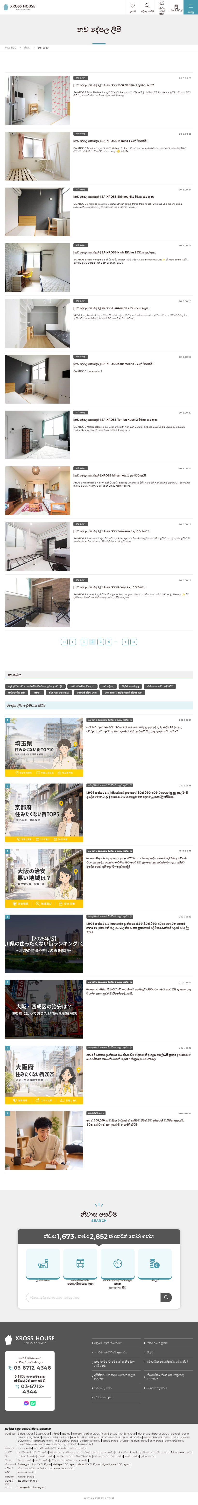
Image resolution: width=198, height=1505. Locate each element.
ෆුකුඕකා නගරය (26, 1476)
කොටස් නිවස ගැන (87, 692)
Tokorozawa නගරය (181, 1452)
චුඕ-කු (125, 1437)
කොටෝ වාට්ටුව (50, 1437)
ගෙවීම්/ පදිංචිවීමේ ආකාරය (110, 1352)
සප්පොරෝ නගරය (27, 1480)
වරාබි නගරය (41, 1452)
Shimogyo (23, 1464)
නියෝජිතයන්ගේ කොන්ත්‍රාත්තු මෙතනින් (165, 1377)
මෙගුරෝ (175, 1433)
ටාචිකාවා (124, 1440)
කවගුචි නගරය (90, 1452)
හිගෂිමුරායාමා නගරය (50, 1444)
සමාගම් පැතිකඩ (157, 1388)
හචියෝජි (73, 1444)
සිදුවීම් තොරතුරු (130, 686)
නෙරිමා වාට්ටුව (92, 1433)
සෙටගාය (66, 1433)
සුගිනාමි (56, 1433)
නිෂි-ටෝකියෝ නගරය (66, 1440)
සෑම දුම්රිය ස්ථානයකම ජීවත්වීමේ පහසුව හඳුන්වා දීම (35, 686)
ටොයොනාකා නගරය (76, 1460)
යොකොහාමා (25, 1448)
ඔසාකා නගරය (25, 1460)
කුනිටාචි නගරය (139, 1440)
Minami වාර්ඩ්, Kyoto (89, 1464)
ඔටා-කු (185, 1433)
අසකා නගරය (106, 1452)
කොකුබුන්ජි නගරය (43, 1440)
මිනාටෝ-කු (136, 1437)
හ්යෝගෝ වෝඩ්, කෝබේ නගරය (35, 1468)
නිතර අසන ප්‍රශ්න (157, 1343)
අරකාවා (65, 1437)
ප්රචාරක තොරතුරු (59, 692)
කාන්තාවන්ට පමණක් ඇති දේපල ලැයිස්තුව (114, 1363)
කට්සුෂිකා (94, 1437)
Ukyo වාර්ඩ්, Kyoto (41, 1464)
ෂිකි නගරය (55, 1452)
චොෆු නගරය (156, 1440)
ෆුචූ (64, 1444)
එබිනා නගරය (59, 1448)
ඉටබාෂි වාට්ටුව (109, 1433)
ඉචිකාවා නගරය (45, 1456)
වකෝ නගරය (131, 1452)
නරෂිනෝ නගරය (26, 1456)
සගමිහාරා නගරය (77, 1448)
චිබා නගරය (117, 1456)
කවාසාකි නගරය (42, 1448)
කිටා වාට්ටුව (144, 1433)
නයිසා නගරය (162, 1452)
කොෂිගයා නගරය (72, 1452)
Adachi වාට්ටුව (79, 1437)
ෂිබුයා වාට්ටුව (43, 1433)
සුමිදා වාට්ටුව (34, 1437)
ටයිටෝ (21, 1437)
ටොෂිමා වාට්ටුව (127, 1433)
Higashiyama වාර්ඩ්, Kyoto (116, 1464)
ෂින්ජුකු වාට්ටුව (26, 1433)
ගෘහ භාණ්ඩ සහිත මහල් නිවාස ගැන (123, 692)
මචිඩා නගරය (24, 1440)
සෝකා (118, 1452)
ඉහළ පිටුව (10, 47)
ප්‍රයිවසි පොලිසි (103, 1397)
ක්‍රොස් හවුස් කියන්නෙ (108, 1343)
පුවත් (37, 692)
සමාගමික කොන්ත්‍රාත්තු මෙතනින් (167, 1361)
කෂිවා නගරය (132, 1456)
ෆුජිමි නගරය (146, 1452)
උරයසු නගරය (148, 1456)
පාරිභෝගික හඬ (16, 692)
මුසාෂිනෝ (185, 1437)
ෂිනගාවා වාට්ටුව (160, 1433)
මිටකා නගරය (171, 1437)
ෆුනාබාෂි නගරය (64, 1456)
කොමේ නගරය (110, 1440)
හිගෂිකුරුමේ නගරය (90, 1440)
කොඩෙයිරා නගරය (27, 1444)
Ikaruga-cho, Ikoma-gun (31, 1487)
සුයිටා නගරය (57, 1460)
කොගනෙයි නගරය (174, 1440)
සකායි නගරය (42, 1460)
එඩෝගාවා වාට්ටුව (110, 1437)
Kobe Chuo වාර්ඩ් (63, 1468)
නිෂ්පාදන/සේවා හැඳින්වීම (160, 686)
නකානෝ (77, 1433)
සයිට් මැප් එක (103, 1388)
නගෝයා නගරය (26, 1472)
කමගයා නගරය (101, 1456)
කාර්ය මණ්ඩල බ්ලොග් (82, 686)
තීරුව (27, 47)
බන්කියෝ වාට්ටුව (152, 1437)
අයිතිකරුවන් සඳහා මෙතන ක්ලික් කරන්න (114, 1377)
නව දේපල (107, 686)
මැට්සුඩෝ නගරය (82, 1456)
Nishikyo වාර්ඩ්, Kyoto (64, 1464)
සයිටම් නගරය (25, 1452)
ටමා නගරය (85, 1444)
